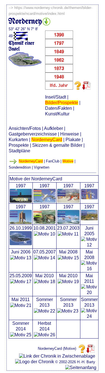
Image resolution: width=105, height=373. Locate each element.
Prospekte (19, 145)
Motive (67, 161)
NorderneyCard (46, 139)
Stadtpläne (19, 150)
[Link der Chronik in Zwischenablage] (57, 356)
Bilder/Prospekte (61, 102)
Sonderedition (20, 167)
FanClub (52, 161)
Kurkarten (18, 139)
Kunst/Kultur (57, 113)
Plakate (73, 139)
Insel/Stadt (55, 97)
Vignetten (41, 167)
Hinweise (69, 134)
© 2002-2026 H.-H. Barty (75, 362)
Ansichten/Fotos (25, 128)
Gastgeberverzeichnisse (33, 134)
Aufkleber (53, 128)
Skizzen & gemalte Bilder (57, 145)
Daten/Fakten (58, 108)
